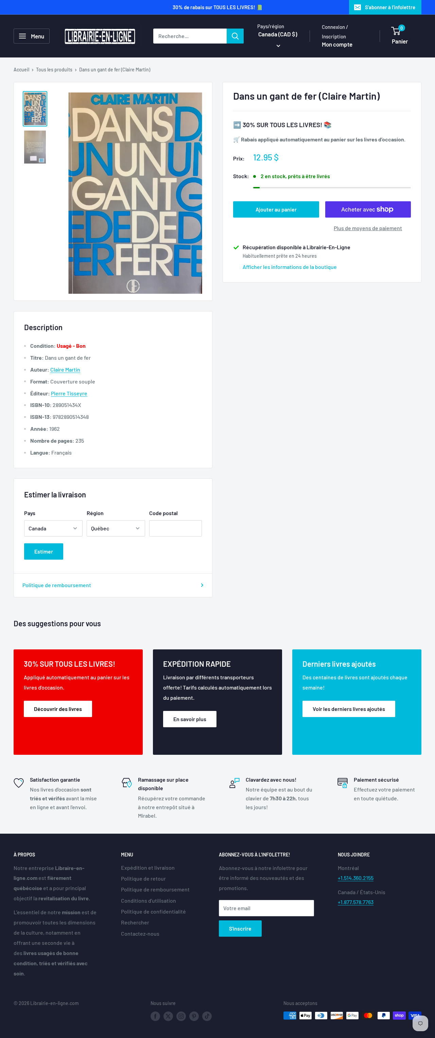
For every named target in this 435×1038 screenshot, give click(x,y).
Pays (29, 513)
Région (95, 513)
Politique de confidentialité (153, 911)
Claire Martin (65, 369)
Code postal (163, 513)
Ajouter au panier (276, 209)
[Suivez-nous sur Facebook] (155, 1016)
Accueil (21, 69)
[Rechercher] (235, 36)
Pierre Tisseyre (69, 393)
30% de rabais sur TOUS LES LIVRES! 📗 (218, 7)
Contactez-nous (140, 933)
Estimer (43, 551)
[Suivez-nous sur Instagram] (181, 1016)
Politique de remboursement (56, 585)
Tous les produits (54, 69)
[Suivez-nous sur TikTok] (207, 1016)
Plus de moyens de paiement (368, 228)
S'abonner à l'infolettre (390, 7)
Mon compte (337, 44)
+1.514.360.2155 (355, 877)
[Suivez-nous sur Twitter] (168, 1016)
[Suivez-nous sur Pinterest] (194, 1016)
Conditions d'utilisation (148, 900)
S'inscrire (240, 928)
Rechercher (135, 922)
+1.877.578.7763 (355, 902)
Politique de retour (143, 878)
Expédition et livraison (148, 867)
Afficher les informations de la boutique (290, 266)
